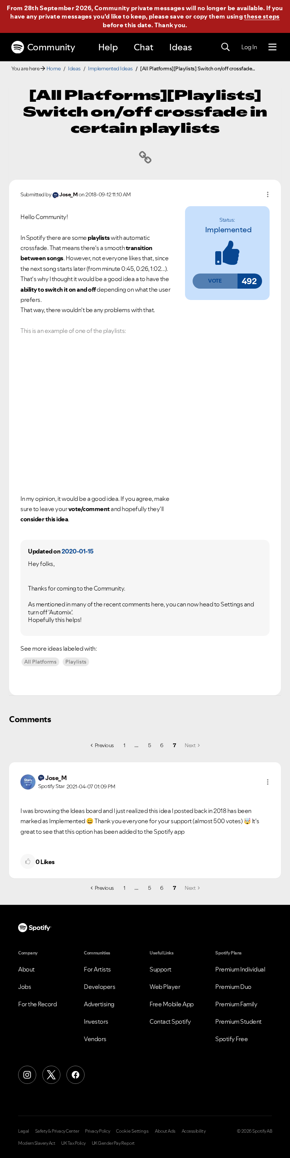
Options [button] (267, 194)
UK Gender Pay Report (113, 1143)
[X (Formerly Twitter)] (51, 1075)
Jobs (24, 986)
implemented (228, 229)
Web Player (165, 986)
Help (108, 47)
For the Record (37, 1004)
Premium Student (238, 1021)
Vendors (95, 1039)
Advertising (99, 1004)
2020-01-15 (78, 551)
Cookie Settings (132, 1131)
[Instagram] (27, 1075)
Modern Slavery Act (36, 1143)
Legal (23, 1131)
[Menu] (272, 47)
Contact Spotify (170, 1021)
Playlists (75, 661)
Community (51, 47)
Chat (143, 47)
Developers (99, 986)
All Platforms (40, 661)
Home (53, 68)
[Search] (225, 47)
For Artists (97, 969)
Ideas (180, 47)
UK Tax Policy (73, 1143)
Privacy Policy (97, 1131)
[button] (215, 281)
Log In (249, 47)
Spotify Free (231, 1039)
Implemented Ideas (110, 68)
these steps (261, 16)
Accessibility (194, 1131)
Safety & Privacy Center (57, 1131)
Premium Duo (233, 986)
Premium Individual (240, 969)
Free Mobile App (172, 1004)
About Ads (165, 1131)
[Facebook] (75, 1075)
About (26, 969)
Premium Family (236, 1004)
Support (160, 969)
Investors (96, 1021)
